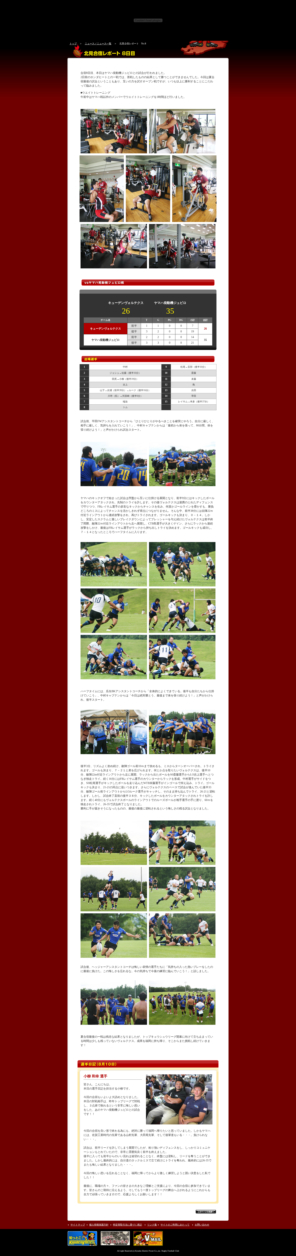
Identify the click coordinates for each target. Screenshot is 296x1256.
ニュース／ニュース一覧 (98, 43)
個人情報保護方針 (99, 1224)
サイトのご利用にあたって (174, 1224)
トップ (73, 43)
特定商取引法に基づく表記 (127, 1224)
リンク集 (152, 1224)
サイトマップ (77, 1224)
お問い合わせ (202, 1224)
